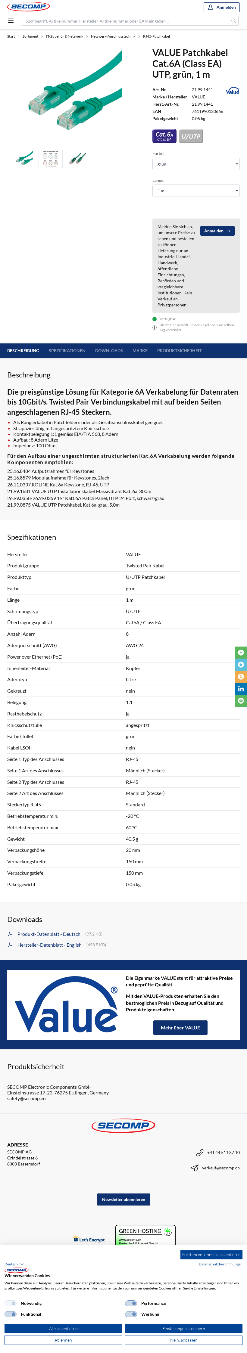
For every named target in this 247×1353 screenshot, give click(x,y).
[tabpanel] (72, 96)
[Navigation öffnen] (11, 21)
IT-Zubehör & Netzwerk (64, 36)
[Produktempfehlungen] (241, 665)
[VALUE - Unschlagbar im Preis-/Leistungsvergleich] (66, 1005)
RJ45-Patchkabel (156, 36)
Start (11, 36)
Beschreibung (23, 350)
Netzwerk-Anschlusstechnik (113, 36)
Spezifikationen (67, 350)
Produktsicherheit (179, 350)
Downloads (109, 350)
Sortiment (30, 36)
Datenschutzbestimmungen (220, 1264)
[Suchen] (234, 21)
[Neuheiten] (241, 653)
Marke (140, 350)
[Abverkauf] (241, 677)
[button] (14, 1264)
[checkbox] (11, 1303)
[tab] (24, 159)
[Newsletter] (241, 701)
